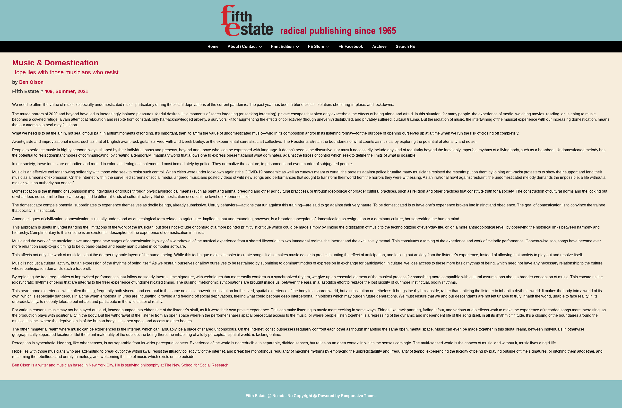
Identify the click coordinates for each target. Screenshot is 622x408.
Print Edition (282, 46)
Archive (379, 46)
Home (212, 46)
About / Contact (242, 46)
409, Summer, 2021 (66, 91)
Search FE (405, 46)
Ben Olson (31, 82)
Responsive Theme (359, 396)
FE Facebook (350, 46)
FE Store (316, 46)
